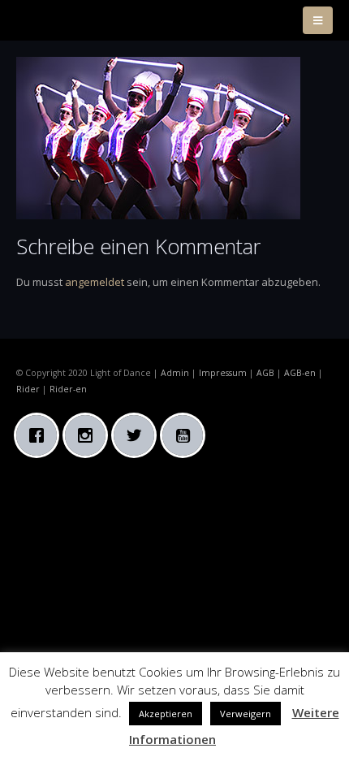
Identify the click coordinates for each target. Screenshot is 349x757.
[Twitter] (138, 435)
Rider (28, 389)
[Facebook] (40, 435)
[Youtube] (186, 435)
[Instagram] (89, 435)
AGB (265, 372)
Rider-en (68, 389)
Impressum (223, 372)
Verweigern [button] (245, 713)
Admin (175, 372)
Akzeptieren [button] (165, 713)
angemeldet (94, 282)
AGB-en (300, 372)
